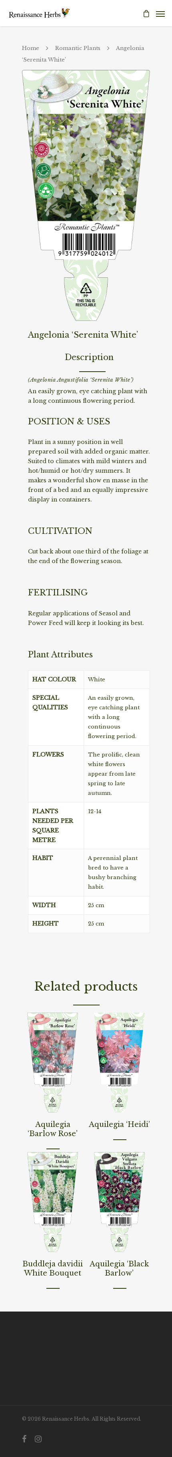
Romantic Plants (77, 48)
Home (30, 48)
